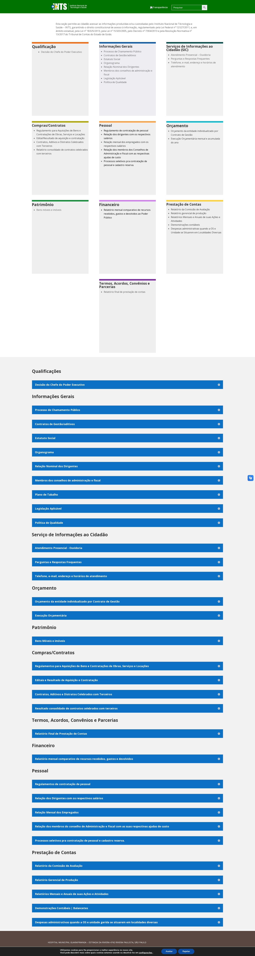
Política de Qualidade (115, 82)
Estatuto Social (112, 59)
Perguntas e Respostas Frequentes (190, 58)
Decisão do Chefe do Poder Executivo (61, 52)
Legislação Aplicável (115, 78)
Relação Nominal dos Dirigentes (121, 66)
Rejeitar (186, 951)
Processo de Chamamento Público (122, 51)
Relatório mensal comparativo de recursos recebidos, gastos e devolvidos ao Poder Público (127, 213)
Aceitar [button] (169, 951)
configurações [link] (146, 952)
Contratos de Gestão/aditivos (120, 55)
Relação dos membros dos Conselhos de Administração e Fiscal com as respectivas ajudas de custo (126, 153)
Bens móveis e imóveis (48, 209)
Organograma (112, 63)
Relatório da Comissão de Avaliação (190, 209)
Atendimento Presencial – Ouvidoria (190, 54)
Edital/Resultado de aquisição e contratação (60, 138)
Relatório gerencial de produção (188, 213)
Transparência (160, 7)
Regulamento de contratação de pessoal (126, 130)
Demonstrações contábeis (185, 224)
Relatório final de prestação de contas (124, 291)
